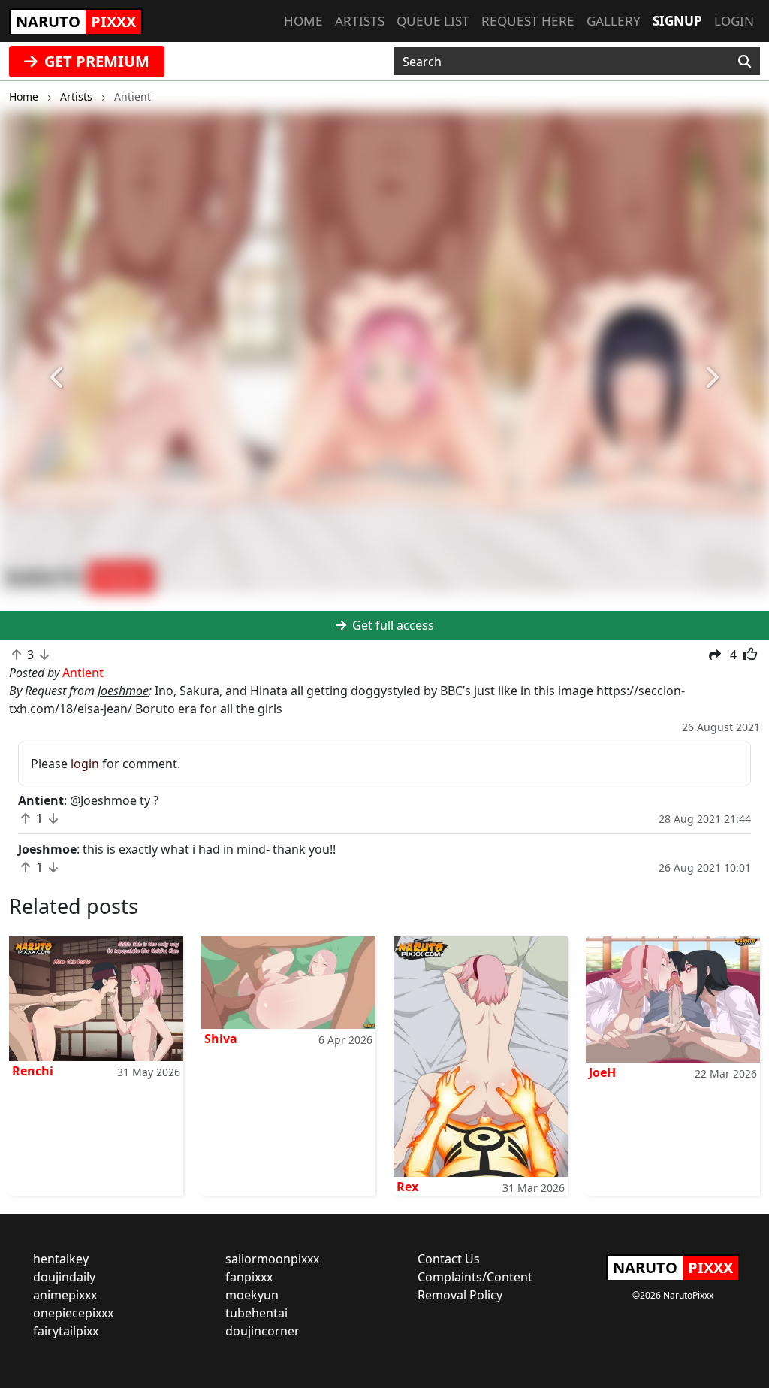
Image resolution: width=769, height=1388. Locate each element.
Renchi (32, 1071)
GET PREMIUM (95, 61)
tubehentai (256, 1313)
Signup (677, 20)
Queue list (433, 20)
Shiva (220, 1038)
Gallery (614, 20)
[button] (58, 378)
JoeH (602, 1072)
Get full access (391, 625)
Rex (407, 1186)
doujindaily (64, 1277)
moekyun (252, 1295)
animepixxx (65, 1295)
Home (303, 20)
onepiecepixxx (73, 1313)
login (85, 763)
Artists (359, 20)
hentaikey (61, 1258)
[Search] (744, 61)
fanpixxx (249, 1277)
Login (734, 20)
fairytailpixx (65, 1331)
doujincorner (262, 1331)
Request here (527, 20)
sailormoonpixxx (272, 1258)
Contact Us (449, 1258)
